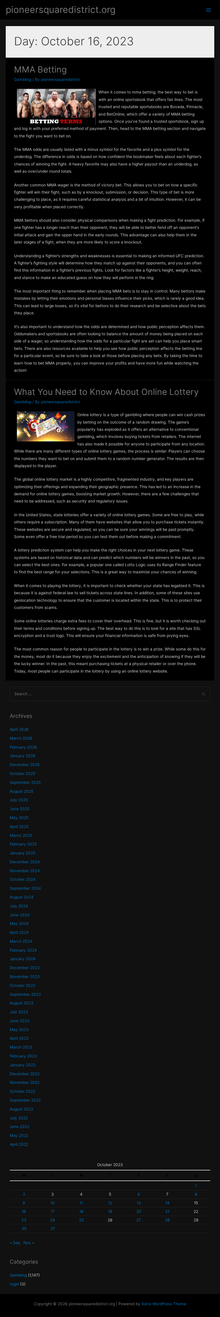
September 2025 (25, 782)
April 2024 (19, 932)
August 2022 (21, 1109)
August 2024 (22, 897)
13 (139, 1203)
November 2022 (25, 1082)
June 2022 (19, 1126)
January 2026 (23, 755)
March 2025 (21, 835)
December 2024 (25, 862)
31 (52, 1228)
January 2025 (22, 853)
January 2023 (23, 1065)
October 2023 (23, 985)
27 (138, 1220)
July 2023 (19, 1012)
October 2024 (23, 879)
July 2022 (19, 1118)
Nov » (28, 1242)
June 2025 (19, 808)
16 (24, 1211)
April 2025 (19, 826)
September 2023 (25, 994)
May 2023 (19, 1029)
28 (167, 1220)
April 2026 (19, 729)
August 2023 (22, 1003)
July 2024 (19, 906)
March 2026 (21, 738)
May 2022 (19, 1135)
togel (14, 1284)
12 (110, 1203)
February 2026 (23, 747)
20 (138, 1211)
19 (110, 1211)
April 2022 (19, 1144)
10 (52, 1203)
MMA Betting (40, 69)
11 (81, 1203)
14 (167, 1203)
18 (81, 1211)
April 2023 (19, 1038)
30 (24, 1228)
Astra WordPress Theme (164, 1304)
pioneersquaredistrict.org (60, 9)
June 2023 (20, 1020)
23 (23, 1220)
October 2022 (22, 1091)
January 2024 (23, 958)
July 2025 (19, 800)
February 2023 (23, 1056)
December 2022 (25, 1073)
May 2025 (19, 817)
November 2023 (25, 976)
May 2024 (19, 923)
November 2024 (25, 870)
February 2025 (23, 844)
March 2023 (21, 1047)
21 (167, 1211)
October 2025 (22, 773)
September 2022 (25, 1100)
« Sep (15, 1242)
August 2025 (21, 791)
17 (53, 1211)
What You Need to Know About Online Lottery (106, 392)
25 (81, 1220)
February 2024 (23, 950)
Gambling (22, 79)
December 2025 (25, 764)
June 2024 (20, 915)
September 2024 (25, 888)
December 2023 (25, 967)
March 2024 (21, 941)
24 (52, 1220)
